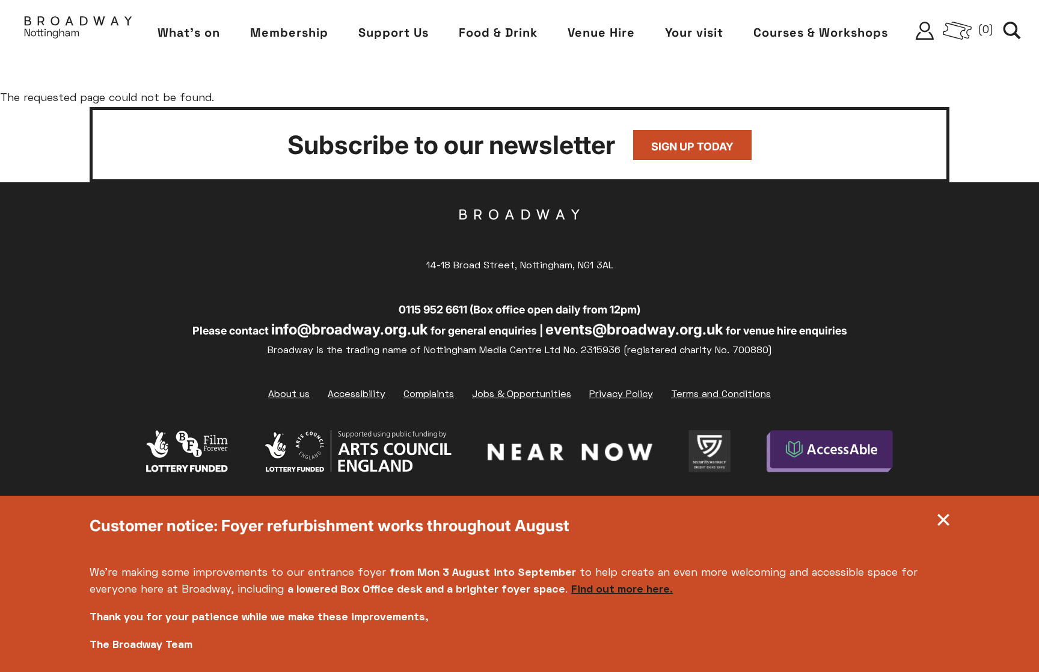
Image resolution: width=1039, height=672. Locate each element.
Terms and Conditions (721, 394)
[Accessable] (830, 454)
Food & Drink (498, 32)
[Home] (78, 30)
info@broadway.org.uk (349, 329)
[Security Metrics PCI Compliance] (709, 454)
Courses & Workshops (820, 32)
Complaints (428, 394)
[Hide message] (943, 523)
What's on (189, 32)
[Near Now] (570, 454)
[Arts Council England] (358, 454)
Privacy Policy (621, 394)
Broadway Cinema (519, 233)
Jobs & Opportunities (521, 394)
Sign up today (692, 146)
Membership (289, 32)
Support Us (393, 32)
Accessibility (356, 394)
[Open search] (1012, 31)
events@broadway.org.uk (634, 329)
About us (289, 394)
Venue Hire (601, 32)
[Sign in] (925, 31)
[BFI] (187, 454)
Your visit (694, 32)
